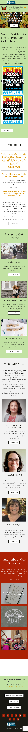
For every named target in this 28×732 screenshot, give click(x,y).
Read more (14, 442)
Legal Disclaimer (14, 579)
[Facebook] (12, 715)
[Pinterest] (24, 715)
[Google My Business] (18, 719)
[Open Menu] (25, 8)
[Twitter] (10, 719)
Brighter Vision (18, 728)
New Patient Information (14, 695)
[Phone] (8, 715)
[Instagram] (16, 715)
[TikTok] (14, 719)
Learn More (14, 274)
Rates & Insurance (14, 351)
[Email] (3, 715)
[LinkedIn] (20, 715)
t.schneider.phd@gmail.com (14, 686)
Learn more (7, 130)
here (21, 682)
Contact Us (14, 25)
